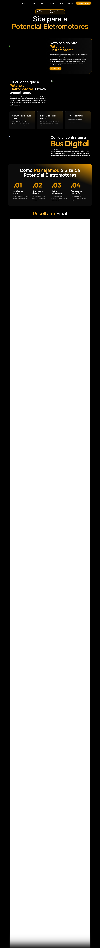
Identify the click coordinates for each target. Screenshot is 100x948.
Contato (70, 3)
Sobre (61, 3)
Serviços (33, 3)
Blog (42, 3)
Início (23, 3)
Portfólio (51, 3)
